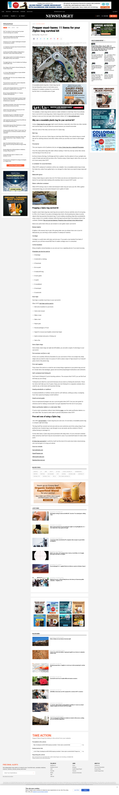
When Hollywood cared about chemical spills (60, 639)
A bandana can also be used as (41, 251)
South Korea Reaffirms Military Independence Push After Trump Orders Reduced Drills (13, 52)
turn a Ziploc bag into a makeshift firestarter (71, 147)
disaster (37, 42)
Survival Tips (46, 44)
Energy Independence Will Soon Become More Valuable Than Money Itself (96, 67)
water (61, 410)
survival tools (53, 44)
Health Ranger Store (99, 770)
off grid (48, 42)
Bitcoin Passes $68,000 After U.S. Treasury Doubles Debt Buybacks (13, 93)
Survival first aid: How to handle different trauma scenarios (63, 678)
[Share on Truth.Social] (54, 38)
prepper (67, 42)
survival (84, 42)
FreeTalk (52, 770)
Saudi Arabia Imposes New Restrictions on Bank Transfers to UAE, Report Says (14, 126)
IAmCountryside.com (38, 456)
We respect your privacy (8, 776)
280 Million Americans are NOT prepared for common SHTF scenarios (66, 691)
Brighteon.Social (54, 767)
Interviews (22, 11)
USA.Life (52, 776)
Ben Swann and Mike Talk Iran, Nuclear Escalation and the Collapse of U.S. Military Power (97, 56)
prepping (71, 42)
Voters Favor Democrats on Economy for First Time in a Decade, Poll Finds (14, 110)
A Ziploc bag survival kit (39, 441)
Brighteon (8, 11)
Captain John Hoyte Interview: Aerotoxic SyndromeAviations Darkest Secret (108, 76)
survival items (42, 420)
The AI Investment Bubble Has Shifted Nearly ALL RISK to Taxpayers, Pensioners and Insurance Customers (110, 68)
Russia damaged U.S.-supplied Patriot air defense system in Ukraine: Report (67, 566)
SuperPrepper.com (37, 453)
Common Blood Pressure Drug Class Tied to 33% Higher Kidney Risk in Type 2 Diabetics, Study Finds (14, 138)
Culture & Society (40, 23)
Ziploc (57, 44)
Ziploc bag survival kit (64, 44)
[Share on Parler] (51, 38)
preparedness (62, 42)
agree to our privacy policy (40, 791)
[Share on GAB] (47, 38)
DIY (40, 42)
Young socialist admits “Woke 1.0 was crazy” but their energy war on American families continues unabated (14, 131)
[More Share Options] (61, 38)
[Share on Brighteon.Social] (34, 38)
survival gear (35, 44)
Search (115, 11)
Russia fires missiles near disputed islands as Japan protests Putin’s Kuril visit (14, 37)
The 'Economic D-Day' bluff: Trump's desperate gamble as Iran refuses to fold (14, 83)
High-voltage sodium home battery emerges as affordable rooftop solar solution (14, 57)
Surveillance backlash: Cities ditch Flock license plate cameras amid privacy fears (14, 105)
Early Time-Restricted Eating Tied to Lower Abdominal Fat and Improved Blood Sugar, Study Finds (14, 144)
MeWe (51, 772)
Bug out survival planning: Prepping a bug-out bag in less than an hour (62, 220)
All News (74, 767)
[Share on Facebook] (37, 38)
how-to (45, 42)
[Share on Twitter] (41, 38)
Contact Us (97, 765)
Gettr (51, 769)
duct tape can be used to (46, 303)
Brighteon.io (53, 765)
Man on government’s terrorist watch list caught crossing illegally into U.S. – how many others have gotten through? (68, 527)
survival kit (41, 44)
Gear (42, 42)
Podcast (74, 770)
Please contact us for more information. (41, 758)
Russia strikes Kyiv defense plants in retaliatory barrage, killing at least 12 (14, 150)
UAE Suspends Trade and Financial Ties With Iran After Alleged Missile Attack (14, 120)
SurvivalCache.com (74, 116)
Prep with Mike (15, 11)
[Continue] (33, 773)
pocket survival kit (55, 42)
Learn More (76, 790)
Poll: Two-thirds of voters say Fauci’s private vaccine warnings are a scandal (13, 32)
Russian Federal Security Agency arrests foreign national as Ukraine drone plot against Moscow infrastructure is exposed (14, 99)
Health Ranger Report (97, 40)
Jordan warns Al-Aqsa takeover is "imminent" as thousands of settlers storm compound (14, 88)
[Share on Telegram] (44, 38)
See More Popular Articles (15, 165)
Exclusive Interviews (77, 772)
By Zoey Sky (35, 35)
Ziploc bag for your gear (43, 124)
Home (3, 11)
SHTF (81, 42)
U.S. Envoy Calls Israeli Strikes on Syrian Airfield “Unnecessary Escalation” (14, 73)
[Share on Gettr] (58, 38)
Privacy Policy (98, 769)
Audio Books (29, 11)
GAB (51, 774)
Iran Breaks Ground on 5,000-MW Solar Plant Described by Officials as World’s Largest (13, 115)
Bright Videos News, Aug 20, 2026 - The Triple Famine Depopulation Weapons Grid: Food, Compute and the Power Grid (97, 77)
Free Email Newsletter (99, 767)
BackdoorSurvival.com (38, 460)
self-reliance (76, 42)
